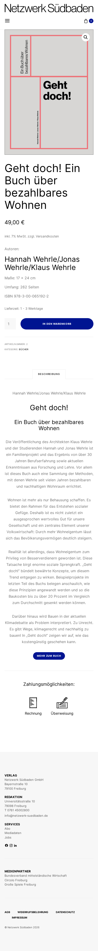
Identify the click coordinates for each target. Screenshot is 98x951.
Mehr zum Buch (49, 655)
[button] (86, 37)
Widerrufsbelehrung (33, 912)
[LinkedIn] (15, 845)
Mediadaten (13, 833)
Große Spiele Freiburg (20, 884)
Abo (7, 828)
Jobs (8, 837)
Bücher (23, 349)
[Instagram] (11, 845)
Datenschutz (65, 912)
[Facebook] (6, 845)
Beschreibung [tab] (49, 374)
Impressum (19, 917)
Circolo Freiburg (16, 880)
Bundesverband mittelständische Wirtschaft (36, 875)
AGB (7, 912)
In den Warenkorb (57, 323)
